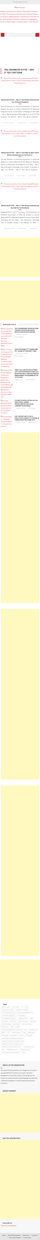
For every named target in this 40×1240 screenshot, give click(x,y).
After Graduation (21, 176)
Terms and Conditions (15, 1238)
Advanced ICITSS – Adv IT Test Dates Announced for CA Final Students (20, 101)
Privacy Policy (27, 1238)
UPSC (23, 1052)
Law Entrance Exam (29, 1047)
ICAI (25, 1030)
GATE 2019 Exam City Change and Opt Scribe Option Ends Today (26, 350)
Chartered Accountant (7, 1010)
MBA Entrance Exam (12, 1049)
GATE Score (5, 1027)
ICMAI (3, 1032)
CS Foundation (21, 1015)
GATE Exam (16, 1024)
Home (4, 1235)
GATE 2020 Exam (6, 1024)
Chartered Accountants (22, 1010)
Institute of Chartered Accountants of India (13, 1041)
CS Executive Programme (8, 1015)
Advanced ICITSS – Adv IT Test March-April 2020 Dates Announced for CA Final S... (20, 154)
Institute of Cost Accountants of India (11, 1047)
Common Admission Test (8, 1013)
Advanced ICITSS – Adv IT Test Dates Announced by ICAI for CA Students (20, 206)
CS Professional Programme (9, 1018)
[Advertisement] (20, 51)
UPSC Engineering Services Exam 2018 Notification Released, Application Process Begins (26, 330)
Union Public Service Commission (10, 1052)
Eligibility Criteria (23, 1018)
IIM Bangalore (31, 1032)
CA (22, 1007)
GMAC (12, 1027)
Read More (4, 1083)
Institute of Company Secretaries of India (12, 1044)
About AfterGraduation (14, 1235)
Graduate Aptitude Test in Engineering (12, 1030)
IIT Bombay (14, 1035)
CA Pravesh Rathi (21, 123)
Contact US (35, 1235)
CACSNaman (32, 408)
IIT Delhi (21, 1035)
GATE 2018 (5, 1021)
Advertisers (26, 1235)
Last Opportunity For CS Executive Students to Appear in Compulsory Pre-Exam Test (27, 418)
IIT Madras (28, 1035)
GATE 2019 (13, 1021)
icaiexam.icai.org (33, 1030)
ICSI (8, 1032)
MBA (3, 1049)
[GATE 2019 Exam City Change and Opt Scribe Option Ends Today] (7, 358)
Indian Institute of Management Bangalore (13, 1038)
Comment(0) (32, 176)
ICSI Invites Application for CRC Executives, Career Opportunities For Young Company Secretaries (26, 403)
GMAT (17, 1027)
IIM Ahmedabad (16, 1032)
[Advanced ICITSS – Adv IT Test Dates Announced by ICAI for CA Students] (20, 186)
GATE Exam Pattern (27, 1024)
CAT (27, 1007)
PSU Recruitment (24, 1049)
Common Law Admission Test (25, 1013)
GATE (31, 1018)
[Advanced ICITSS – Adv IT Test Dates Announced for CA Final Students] (20, 80)
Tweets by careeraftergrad (8, 1226)
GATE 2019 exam (23, 1021)
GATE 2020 (33, 1021)
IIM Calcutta (5, 1035)
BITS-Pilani (16, 1007)
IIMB (24, 1032)
